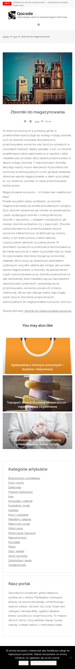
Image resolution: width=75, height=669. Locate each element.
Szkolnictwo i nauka (19, 560)
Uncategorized (17, 565)
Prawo (12, 546)
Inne (15, 36)
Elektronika (14, 487)
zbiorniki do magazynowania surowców (47, 310)
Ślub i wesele (16, 551)
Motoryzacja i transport (21, 533)
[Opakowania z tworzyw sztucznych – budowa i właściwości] (37, 356)
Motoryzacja (15, 528)
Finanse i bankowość (20, 492)
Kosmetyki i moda (19, 505)
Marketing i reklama (19, 519)
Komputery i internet (20, 501)
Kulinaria (13, 510)
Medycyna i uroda (19, 523)
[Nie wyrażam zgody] (70, 657)
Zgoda (23, 663)
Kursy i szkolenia (18, 514)
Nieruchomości (17, 537)
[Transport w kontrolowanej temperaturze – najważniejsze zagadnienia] (37, 393)
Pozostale (14, 542)
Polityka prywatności (43, 663)
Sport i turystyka (17, 555)
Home (6, 36)
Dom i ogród (16, 482)
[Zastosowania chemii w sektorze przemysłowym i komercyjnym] (37, 431)
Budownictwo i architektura (24, 478)
